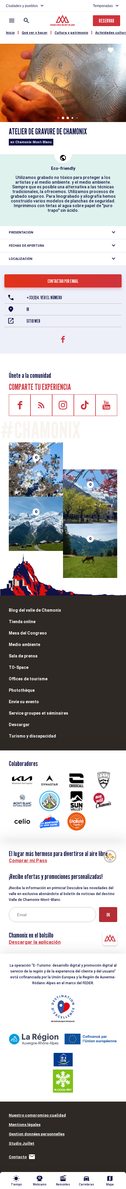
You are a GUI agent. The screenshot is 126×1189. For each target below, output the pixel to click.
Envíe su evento (24, 701)
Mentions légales (24, 1124)
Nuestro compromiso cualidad (37, 1115)
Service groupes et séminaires (38, 713)
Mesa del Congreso (28, 633)
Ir (27, 309)
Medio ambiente (24, 644)
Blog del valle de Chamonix (35, 610)
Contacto (18, 1157)
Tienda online (22, 621)
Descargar (19, 724)
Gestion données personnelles (36, 1134)
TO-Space (18, 667)
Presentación (21, 232)
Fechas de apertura (26, 246)
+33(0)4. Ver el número (44, 297)
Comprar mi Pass (28, 860)
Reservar (106, 21)
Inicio (10, 33)
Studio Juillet (21, 1143)
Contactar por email (63, 281)
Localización (20, 259)
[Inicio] (63, 21)
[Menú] (12, 20)
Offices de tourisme (28, 678)
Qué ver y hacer (34, 33)
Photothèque (22, 690)
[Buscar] (26, 20)
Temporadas (103, 6)
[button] (58, 118)
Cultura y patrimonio (71, 33)
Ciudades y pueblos (22, 6)
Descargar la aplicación (35, 942)
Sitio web (33, 321)
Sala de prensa (23, 656)
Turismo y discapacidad (32, 736)
